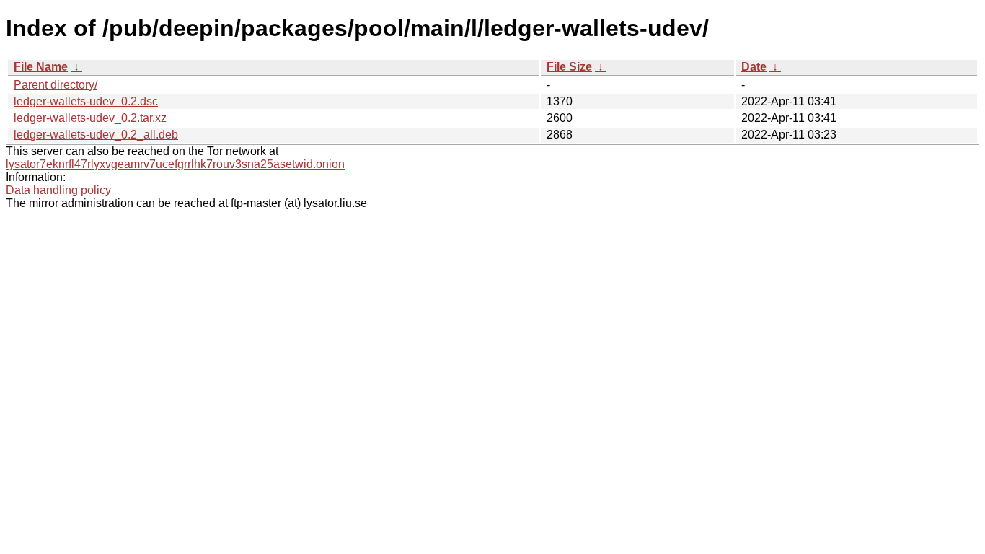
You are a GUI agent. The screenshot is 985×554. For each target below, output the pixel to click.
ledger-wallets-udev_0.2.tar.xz (90, 118)
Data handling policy (58, 190)
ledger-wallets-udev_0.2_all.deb (96, 134)
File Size (569, 67)
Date (754, 67)
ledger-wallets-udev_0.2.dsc (86, 101)
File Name (41, 67)
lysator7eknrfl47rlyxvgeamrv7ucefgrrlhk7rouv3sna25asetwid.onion (175, 164)
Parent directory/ (55, 85)
